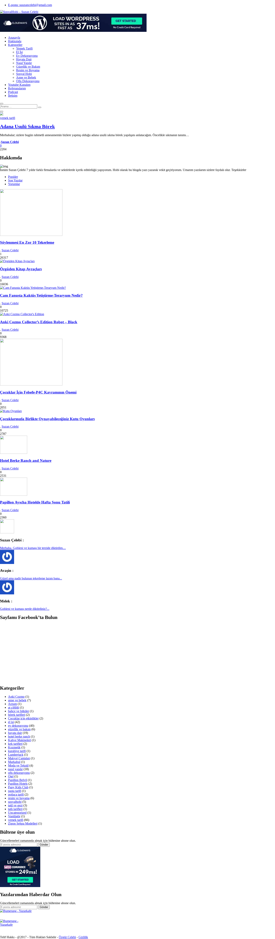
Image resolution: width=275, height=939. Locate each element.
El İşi (19, 52)
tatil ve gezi (15, 805)
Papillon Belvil (17, 780)
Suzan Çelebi (10, 250)
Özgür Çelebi (67, 937)
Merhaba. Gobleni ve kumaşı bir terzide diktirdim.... (33, 548)
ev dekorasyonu (18, 725)
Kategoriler (15, 45)
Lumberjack (15, 754)
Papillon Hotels (18, 783)
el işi (11, 722)
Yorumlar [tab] (14, 184)
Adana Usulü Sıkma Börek (27, 126)
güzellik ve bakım (19, 729)
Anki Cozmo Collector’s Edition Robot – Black (38, 322)
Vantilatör (14, 816)
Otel (10, 776)
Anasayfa (14, 37)
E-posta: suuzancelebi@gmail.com (30, 5)
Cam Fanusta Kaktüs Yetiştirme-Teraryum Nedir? (41, 295)
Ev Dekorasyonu (27, 55)
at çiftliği (13, 707)
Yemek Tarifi (24, 48)
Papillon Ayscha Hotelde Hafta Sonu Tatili (35, 502)
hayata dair (15, 733)
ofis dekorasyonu (19, 772)
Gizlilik (83, 937)
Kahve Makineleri (19, 740)
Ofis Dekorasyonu (27, 81)
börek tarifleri (16, 714)
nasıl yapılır (15, 769)
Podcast (13, 92)
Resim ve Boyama (27, 70)
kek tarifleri (15, 743)
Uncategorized (17, 812)
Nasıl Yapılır (24, 63)
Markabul (14, 762)
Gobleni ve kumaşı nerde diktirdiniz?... (24, 608)
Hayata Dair (24, 59)
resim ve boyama (19, 798)
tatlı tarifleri (15, 809)
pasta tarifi (14, 791)
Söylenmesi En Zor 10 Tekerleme (27, 242)
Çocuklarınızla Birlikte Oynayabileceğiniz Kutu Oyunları (47, 419)
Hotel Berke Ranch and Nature (25, 460)
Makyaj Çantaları (19, 758)
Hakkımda (14, 41)
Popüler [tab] (13, 176)
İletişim (12, 95)
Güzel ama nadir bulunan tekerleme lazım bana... (31, 578)
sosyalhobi (15, 801)
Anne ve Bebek (26, 77)
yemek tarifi (7, 118)
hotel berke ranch (19, 736)
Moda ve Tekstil (18, 765)
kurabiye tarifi (17, 751)
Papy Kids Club (18, 787)
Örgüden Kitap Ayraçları (21, 269)
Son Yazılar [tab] (15, 180)
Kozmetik (14, 747)
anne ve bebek (17, 700)
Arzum (12, 704)
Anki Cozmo (16, 696)
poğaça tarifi (16, 794)
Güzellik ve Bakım (28, 66)
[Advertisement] (34, 652)
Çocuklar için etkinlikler (23, 718)
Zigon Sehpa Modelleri (22, 823)
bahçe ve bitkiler (18, 711)
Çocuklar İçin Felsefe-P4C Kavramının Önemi (38, 392)
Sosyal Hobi (24, 74)
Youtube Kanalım (19, 84)
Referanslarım (17, 88)
